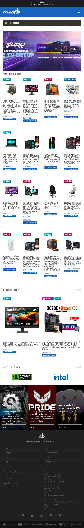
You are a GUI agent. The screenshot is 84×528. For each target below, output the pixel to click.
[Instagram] (51, 516)
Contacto (50, 2)
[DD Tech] (11, 11)
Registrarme (48, 4)
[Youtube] (32, 516)
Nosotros (33, 2)
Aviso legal (49, 457)
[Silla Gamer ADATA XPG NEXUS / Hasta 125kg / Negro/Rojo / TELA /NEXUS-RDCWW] (52, 191)
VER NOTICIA (62, 427)
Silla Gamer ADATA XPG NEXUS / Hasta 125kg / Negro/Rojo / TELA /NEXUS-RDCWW (52, 205)
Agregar (8, 123)
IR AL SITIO (5, 427)
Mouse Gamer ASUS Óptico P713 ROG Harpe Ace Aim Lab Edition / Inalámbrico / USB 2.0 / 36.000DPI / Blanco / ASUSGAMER (11, 260)
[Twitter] (41, 516)
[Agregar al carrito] (4, 123)
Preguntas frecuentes (52, 453)
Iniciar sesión (36, 4)
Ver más (8, 127)
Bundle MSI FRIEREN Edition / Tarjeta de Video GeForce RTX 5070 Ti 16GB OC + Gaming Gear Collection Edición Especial (72, 104)
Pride (6, 448)
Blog (42, 2)
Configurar (8, 453)
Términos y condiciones (53, 462)
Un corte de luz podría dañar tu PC (69, 407)
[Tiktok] (60, 516)
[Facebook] (23, 516)
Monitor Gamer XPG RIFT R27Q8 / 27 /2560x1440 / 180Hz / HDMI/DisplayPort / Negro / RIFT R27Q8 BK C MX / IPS (11, 206)
